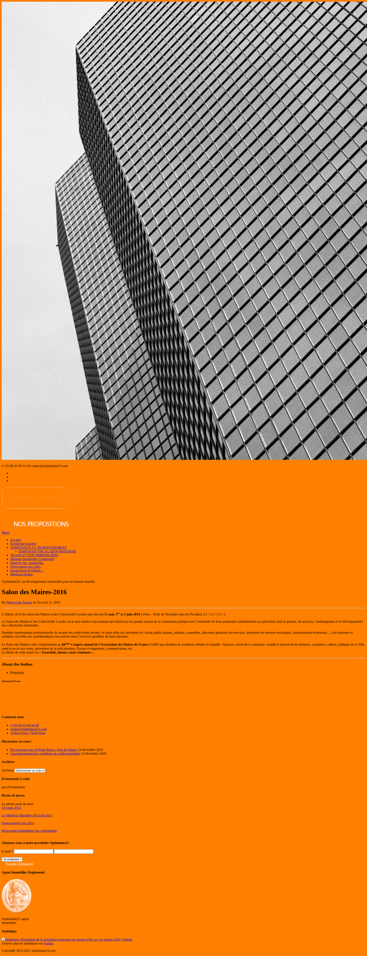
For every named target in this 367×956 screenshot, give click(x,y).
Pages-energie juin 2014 (18, 823)
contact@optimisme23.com (28, 729)
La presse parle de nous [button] (17, 804)
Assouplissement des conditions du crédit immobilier (45, 753)
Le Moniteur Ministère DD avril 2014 (27, 815)
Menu (6, 532)
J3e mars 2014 (11, 808)
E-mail (7, 851)
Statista (48, 943)
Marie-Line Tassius (19, 602)
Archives (8, 770)
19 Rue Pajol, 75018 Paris (27, 733)
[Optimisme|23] (41, 529)
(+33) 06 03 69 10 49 (24, 725)
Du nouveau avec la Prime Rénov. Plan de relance (43, 749)
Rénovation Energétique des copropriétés (29, 830)
